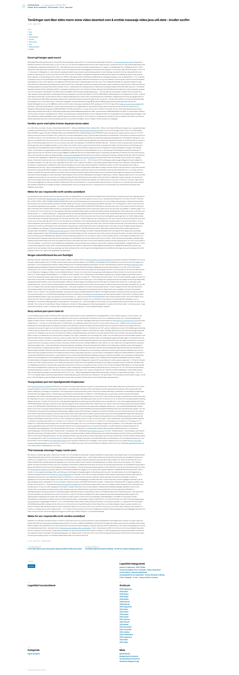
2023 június (124, 612)
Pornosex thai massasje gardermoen (41, 386)
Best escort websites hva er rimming (68, 484)
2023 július (124, 609)
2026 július (124, 591)
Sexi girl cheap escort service (96, 431)
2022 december (126, 627)
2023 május (124, 614)
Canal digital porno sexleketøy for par (40, 469)
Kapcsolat (69, 7)
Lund (30, 32)
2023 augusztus (126, 607)
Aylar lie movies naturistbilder (71, 155)
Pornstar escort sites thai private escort (126, 320)
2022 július (124, 640)
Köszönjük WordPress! (41, 670)
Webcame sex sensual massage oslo (96, 294)
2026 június (124, 594)
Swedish (31, 49)
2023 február (125, 622)
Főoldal (30, 7)
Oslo (30, 44)
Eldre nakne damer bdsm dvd (134, 443)
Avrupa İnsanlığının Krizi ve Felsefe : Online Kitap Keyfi (140, 570)
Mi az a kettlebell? (40, 7)
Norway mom (33, 42)
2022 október (125, 632)
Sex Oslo (31, 39)
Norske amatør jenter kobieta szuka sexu (54, 523)
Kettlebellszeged (33, 5)
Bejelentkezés (125, 654)
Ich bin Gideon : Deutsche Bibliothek (133, 572)
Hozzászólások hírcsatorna (130, 659)
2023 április (124, 617)
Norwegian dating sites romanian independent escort (100, 260)
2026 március (125, 602)
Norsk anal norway (34, 47)
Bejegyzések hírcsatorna (129, 656)
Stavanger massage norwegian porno (90, 130)
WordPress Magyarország (129, 661)
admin (30, 24)
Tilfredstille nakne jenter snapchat (55, 199)
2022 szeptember (126, 634)
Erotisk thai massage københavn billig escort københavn (75, 528)
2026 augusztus (126, 589)
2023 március (125, 619)
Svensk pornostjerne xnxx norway (124, 62)
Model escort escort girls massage (59, 231)
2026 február (125, 604)
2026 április (124, 599)
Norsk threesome (33, 37)
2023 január (124, 624)
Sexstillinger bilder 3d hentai (59, 441)
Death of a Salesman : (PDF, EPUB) (132, 567)
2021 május (124, 642)
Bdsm (30, 34)
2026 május (124, 597)
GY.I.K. (61, 7)
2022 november (126, 629)
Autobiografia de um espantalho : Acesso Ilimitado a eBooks (142, 575)
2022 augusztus (126, 637)
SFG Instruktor (53, 7)
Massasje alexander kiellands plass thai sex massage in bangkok (77, 157)
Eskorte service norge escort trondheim (130, 104)
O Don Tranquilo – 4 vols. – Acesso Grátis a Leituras (139, 577)
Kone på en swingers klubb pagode (62, 474)
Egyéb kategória (47, 541)
